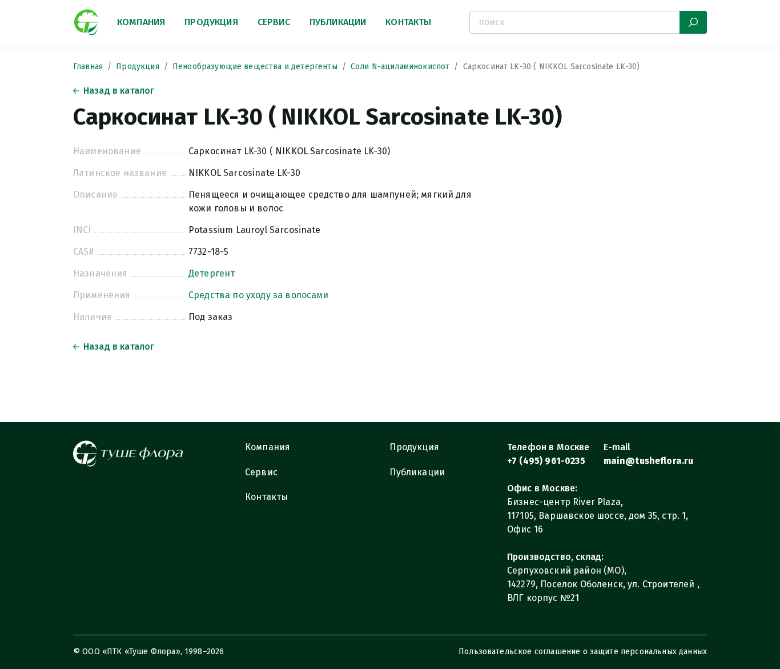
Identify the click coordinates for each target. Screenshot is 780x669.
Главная (88, 66)
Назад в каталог (118, 90)
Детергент (211, 273)
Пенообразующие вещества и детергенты (254, 66)
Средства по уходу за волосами (258, 295)
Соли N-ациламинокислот (400, 66)
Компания (141, 22)
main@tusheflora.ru (649, 460)
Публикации (338, 22)
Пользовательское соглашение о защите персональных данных (583, 651)
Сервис (274, 22)
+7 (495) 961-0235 (546, 460)
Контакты (408, 22)
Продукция (211, 22)
